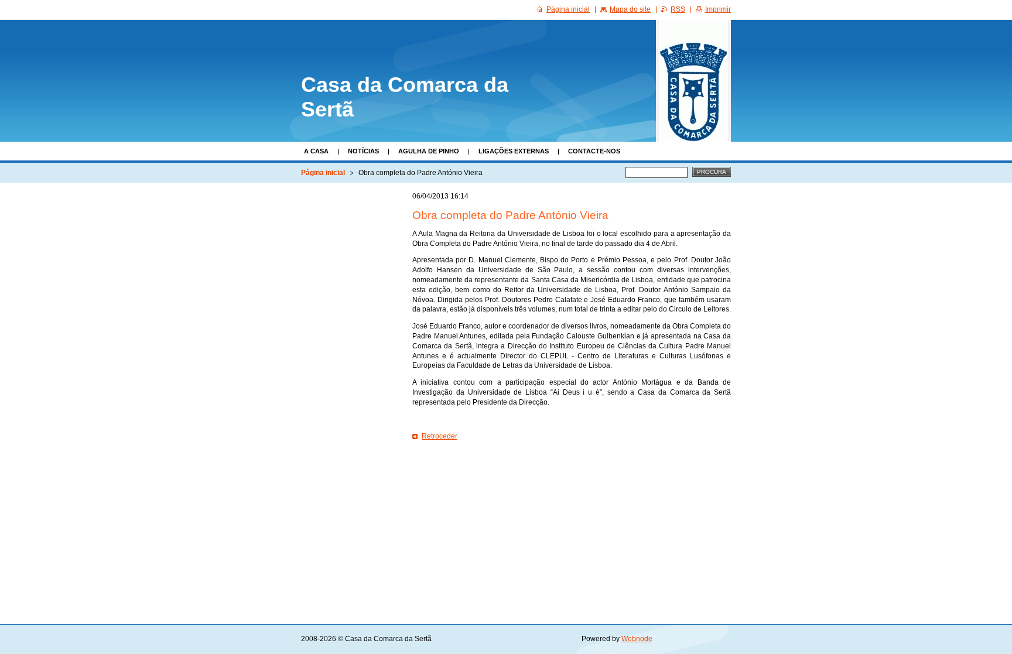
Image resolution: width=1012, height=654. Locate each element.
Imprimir (718, 9)
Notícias (363, 151)
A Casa (316, 151)
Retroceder (439, 436)
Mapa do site (630, 9)
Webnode (636, 639)
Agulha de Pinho (428, 151)
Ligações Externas (513, 151)
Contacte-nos (594, 151)
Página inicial (323, 173)
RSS (678, 9)
